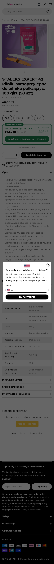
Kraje (8, 285)
